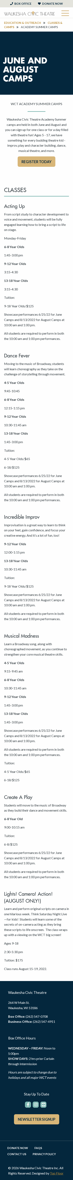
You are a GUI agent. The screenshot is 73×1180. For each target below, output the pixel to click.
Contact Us (16, 1154)
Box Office (22, 3)
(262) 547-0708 (37, 1016)
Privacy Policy (44, 1154)
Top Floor (56, 1173)
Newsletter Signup (36, 1119)
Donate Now (52, 3)
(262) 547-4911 (44, 1021)
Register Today (36, 161)
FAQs (38, 1148)
